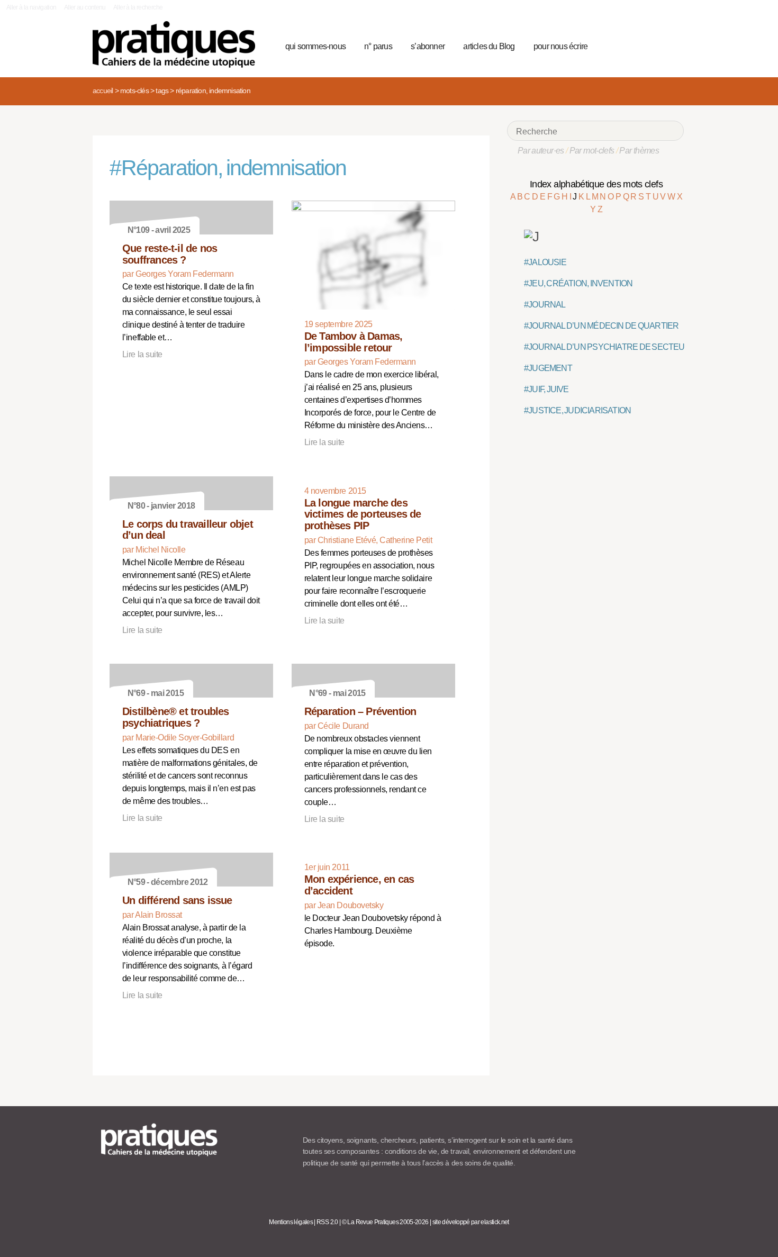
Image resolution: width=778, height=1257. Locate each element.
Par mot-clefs (591, 150)
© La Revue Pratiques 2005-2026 (385, 1222)
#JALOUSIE (545, 262)
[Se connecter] (672, 45)
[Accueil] (178, 44)
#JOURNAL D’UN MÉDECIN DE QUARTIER (601, 325)
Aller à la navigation (31, 7)
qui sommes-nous (315, 46)
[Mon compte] (654, 45)
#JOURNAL (545, 304)
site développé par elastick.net (470, 1222)
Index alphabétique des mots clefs (596, 184)
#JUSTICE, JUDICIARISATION (577, 410)
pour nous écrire (560, 46)
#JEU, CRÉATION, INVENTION (578, 283)
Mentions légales (291, 1222)
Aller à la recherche (137, 7)
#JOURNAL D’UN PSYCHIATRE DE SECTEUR (607, 346)
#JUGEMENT (548, 368)
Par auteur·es (541, 150)
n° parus (378, 46)
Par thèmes (639, 150)
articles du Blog (488, 46)
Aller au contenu (85, 7)
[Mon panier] (635, 45)
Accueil (103, 90)
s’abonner (428, 46)
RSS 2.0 (327, 1222)
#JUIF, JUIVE (546, 389)
